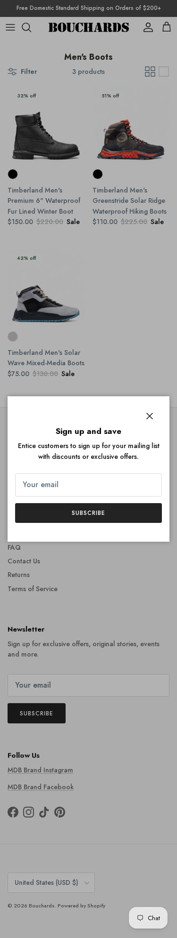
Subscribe (88, 513)
